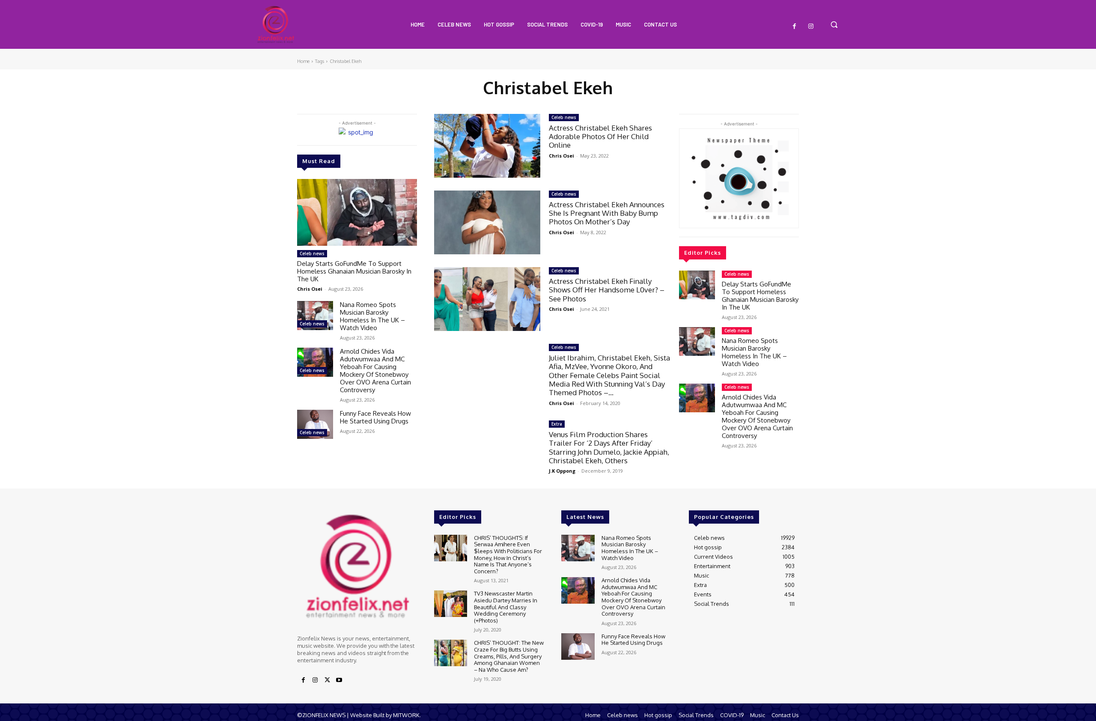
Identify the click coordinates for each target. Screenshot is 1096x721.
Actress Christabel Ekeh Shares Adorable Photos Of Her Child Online (600, 136)
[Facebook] (795, 27)
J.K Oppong (562, 471)
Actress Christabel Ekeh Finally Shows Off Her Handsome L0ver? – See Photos (606, 290)
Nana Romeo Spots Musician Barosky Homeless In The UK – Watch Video (372, 316)
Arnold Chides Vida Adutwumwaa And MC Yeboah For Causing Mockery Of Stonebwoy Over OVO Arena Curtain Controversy (375, 370)
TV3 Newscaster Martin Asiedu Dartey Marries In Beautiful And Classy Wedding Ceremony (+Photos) (505, 606)
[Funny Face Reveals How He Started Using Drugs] (315, 424)
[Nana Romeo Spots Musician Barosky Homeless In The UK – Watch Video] (315, 315)
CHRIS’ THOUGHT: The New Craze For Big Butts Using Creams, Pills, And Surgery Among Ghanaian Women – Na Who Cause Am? (509, 656)
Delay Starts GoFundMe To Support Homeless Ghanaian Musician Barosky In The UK (354, 271)
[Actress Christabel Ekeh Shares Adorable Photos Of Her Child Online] (487, 146)
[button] (834, 24)
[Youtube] (339, 680)
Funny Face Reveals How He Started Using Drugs (375, 417)
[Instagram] (811, 27)
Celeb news (312, 253)
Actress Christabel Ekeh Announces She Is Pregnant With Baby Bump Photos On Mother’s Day (606, 213)
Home (303, 61)
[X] (327, 680)
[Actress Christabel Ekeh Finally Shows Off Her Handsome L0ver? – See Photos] (487, 299)
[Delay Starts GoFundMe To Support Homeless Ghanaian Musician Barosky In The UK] (357, 212)
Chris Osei (309, 289)
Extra (556, 424)
